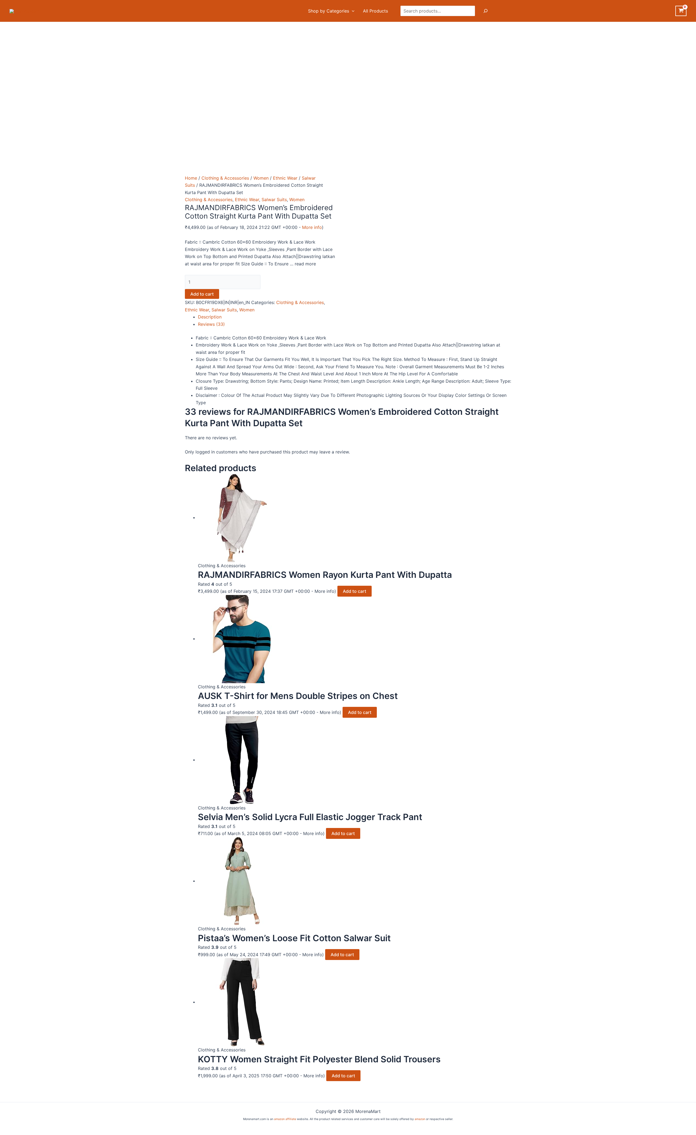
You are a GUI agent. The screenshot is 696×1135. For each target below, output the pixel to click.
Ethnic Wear (285, 178)
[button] (352, 11)
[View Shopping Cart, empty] (680, 11)
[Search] (485, 11)
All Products (375, 11)
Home (191, 178)
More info (312, 227)
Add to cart (202, 294)
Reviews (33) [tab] (211, 324)
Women (261, 178)
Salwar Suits (274, 199)
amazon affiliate (285, 1119)
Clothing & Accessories (225, 178)
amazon (420, 1119)
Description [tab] (210, 317)
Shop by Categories (328, 11)
